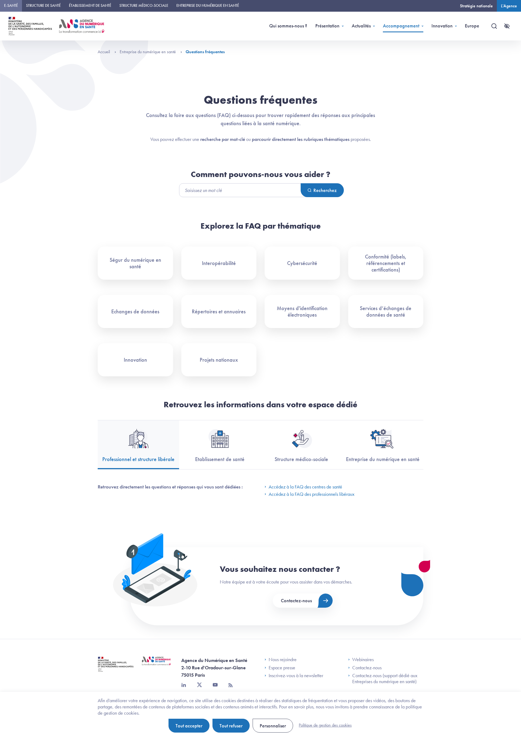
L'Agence (509, 6)
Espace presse (282, 668)
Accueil (104, 52)
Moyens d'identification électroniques (302, 311)
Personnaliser (273, 726)
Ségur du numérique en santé (135, 263)
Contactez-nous (296, 600)
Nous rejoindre (283, 660)
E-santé (11, 5)
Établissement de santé (90, 5)
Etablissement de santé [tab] (219, 459)
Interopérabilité (219, 263)
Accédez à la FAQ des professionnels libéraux (311, 494)
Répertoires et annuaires (219, 311)
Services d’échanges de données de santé (385, 311)
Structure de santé (43, 5)
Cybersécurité (302, 263)
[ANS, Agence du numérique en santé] (81, 26)
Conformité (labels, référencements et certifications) (385, 263)
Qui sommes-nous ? (288, 26)
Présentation (327, 26)
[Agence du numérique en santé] (156, 665)
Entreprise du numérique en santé (207, 5)
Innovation (442, 26)
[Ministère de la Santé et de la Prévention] (116, 668)
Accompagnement (401, 26)
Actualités (361, 26)
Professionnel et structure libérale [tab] (138, 459)
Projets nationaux (219, 359)
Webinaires (363, 660)
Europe (472, 26)
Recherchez (325, 190)
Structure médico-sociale (143, 5)
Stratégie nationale (476, 6)
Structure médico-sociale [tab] (301, 459)
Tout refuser (231, 726)
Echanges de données (135, 311)
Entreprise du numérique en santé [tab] (383, 459)
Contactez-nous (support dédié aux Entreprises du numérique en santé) (384, 678)
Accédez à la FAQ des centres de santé (305, 487)
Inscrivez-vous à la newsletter (296, 676)
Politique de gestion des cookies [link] (325, 725)
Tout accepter (189, 726)
